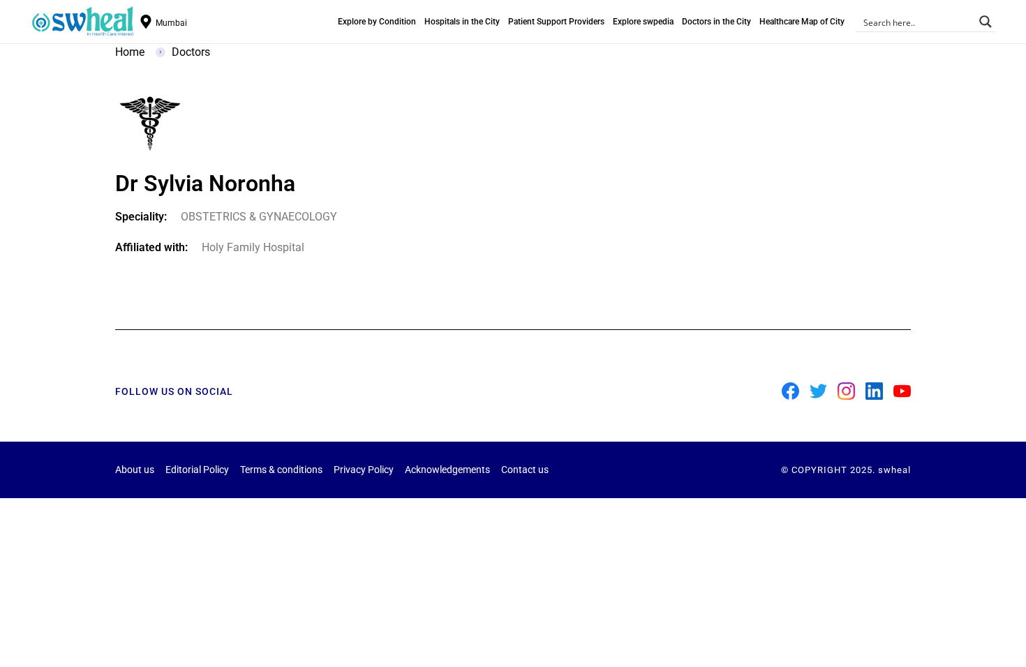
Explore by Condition (377, 22)
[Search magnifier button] (985, 21)
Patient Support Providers (556, 22)
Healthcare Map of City (802, 22)
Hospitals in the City (462, 22)
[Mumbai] (146, 22)
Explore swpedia (643, 22)
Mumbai (171, 23)
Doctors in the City (716, 22)
